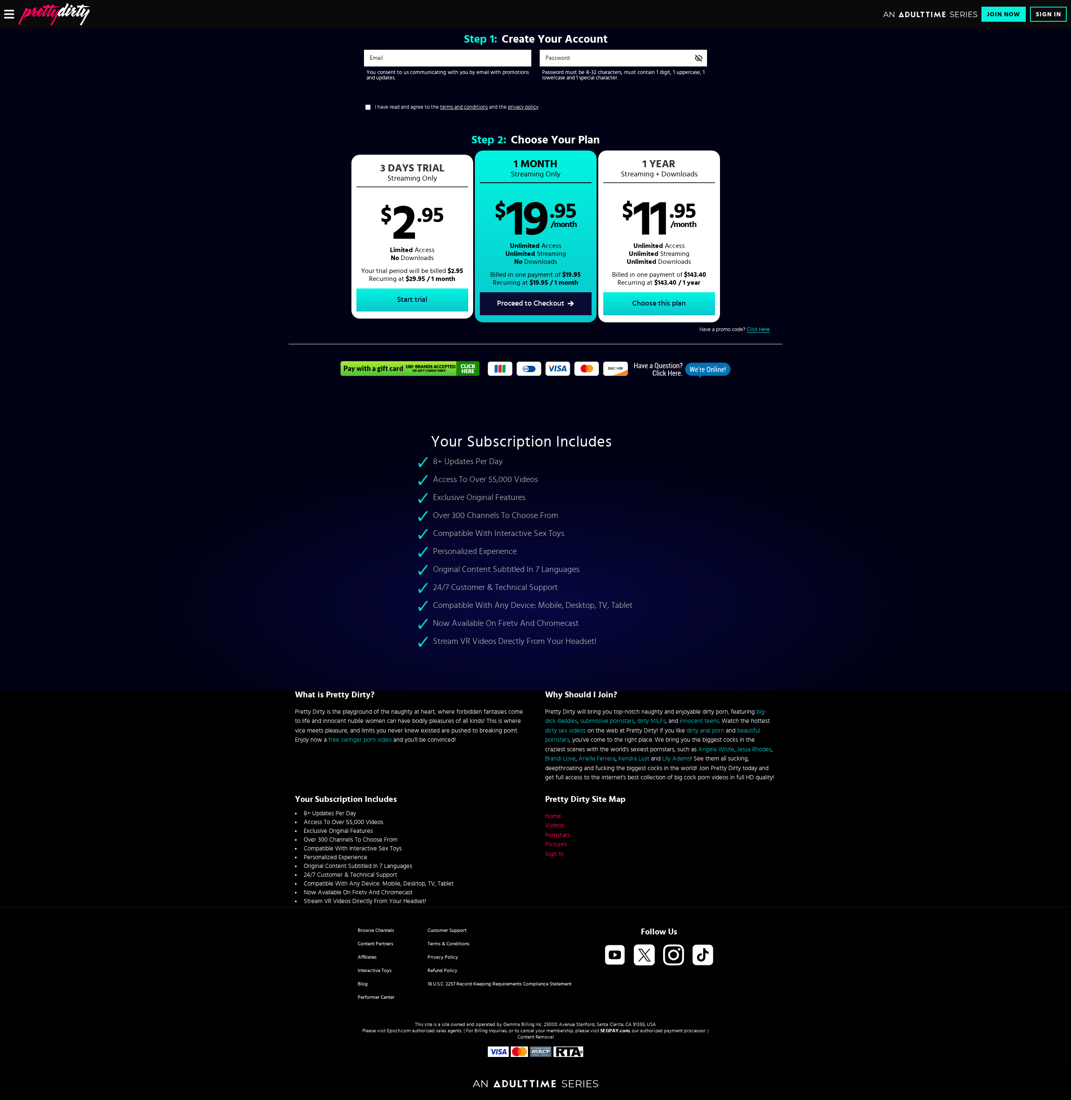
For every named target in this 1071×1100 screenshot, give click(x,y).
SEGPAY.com (615, 1030)
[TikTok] (702, 955)
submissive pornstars (607, 721)
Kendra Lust (633, 758)
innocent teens (699, 721)
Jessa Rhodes (754, 749)
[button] (412, 237)
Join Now (1003, 14)
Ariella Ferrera (597, 758)
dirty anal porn (705, 730)
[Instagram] (673, 955)
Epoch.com (399, 1030)
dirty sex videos (565, 730)
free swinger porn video (360, 740)
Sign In (1048, 14)
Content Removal (536, 1036)
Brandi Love (560, 758)
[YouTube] (615, 955)
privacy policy (523, 107)
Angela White (716, 749)
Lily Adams (676, 758)
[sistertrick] (54, 14)
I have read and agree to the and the (456, 107)
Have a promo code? (734, 329)
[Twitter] (644, 955)
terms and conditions (464, 107)
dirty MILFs (651, 721)
